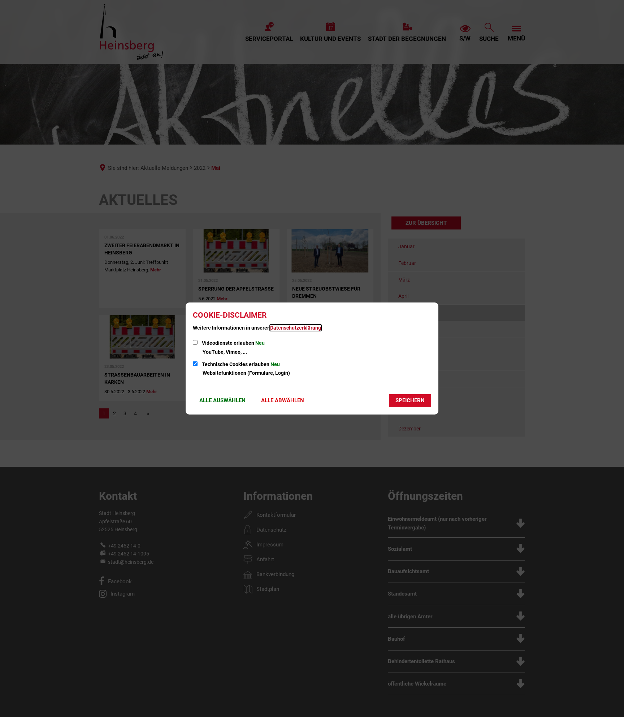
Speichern (410, 400)
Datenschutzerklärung (295, 328)
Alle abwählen (282, 400)
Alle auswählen (222, 400)
